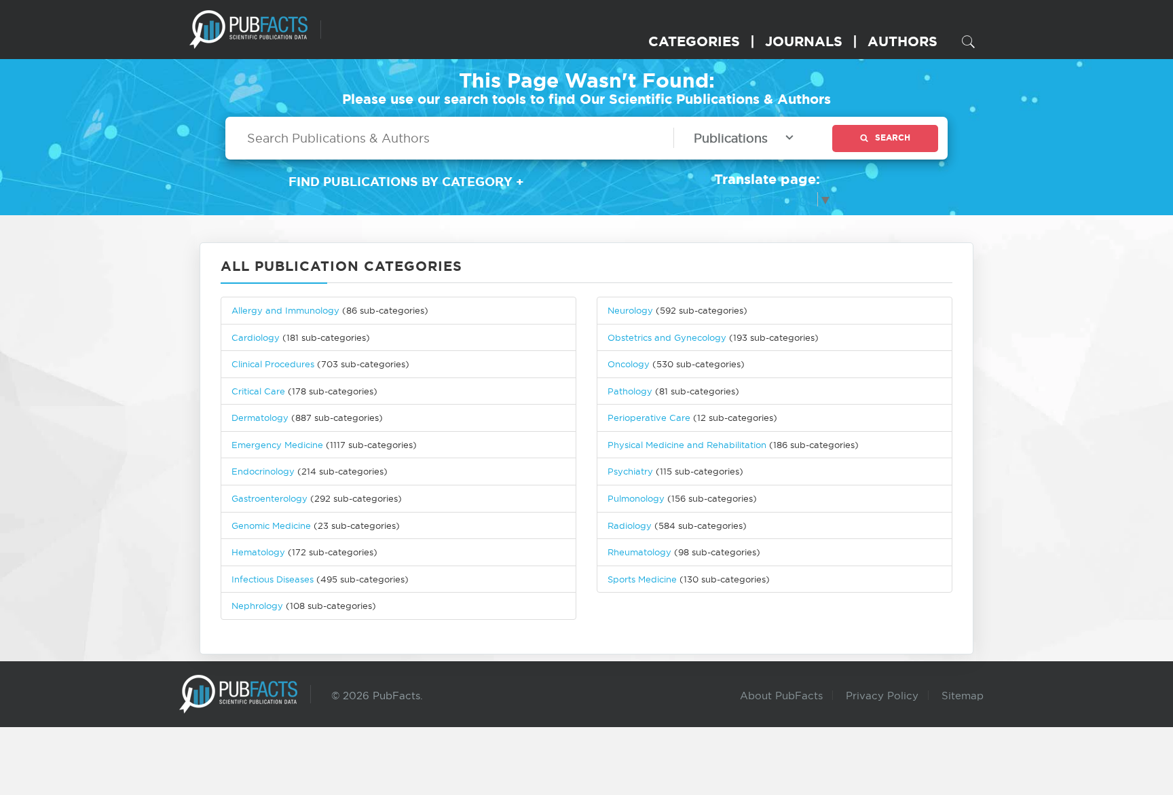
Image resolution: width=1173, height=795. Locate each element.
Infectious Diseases (272, 579)
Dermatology (259, 417)
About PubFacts (781, 695)
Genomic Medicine (271, 525)
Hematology (258, 552)
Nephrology (257, 605)
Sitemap (963, 695)
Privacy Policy (882, 695)
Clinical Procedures (272, 364)
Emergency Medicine (277, 444)
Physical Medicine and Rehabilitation (687, 444)
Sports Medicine (643, 579)
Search (892, 137)
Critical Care (258, 391)
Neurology (630, 310)
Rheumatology (639, 552)
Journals (803, 41)
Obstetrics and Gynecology (667, 337)
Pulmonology (636, 498)
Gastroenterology (269, 498)
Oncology (629, 364)
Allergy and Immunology (285, 310)
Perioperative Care (649, 417)
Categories (694, 41)
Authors (902, 41)
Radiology (630, 525)
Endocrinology (263, 471)
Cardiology (255, 337)
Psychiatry (630, 471)
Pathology (630, 391)
